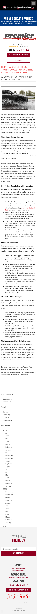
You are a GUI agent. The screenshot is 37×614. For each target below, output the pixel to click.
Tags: (3, 407)
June (7, 436)
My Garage (18, 60)
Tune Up (6, 417)
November (9, 458)
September (9, 464)
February (8, 447)
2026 (5, 430)
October (8, 461)
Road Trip (6, 415)
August (7, 467)
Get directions (18, 553)
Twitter (21, 596)
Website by (18, 610)
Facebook (9, 596)
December (9, 455)
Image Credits (18, 608)
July (6, 433)
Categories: (7, 394)
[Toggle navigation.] (33, 3)
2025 (5, 453)
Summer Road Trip (9, 402)
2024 (5, 489)
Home (4, 67)
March (7, 444)
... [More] (3, 526)
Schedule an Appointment (18, 55)
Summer (6, 412)
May (6, 439)
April (7, 441)
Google (15, 596)
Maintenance (7, 420)
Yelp (27, 596)
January (8, 450)
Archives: (6, 426)
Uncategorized (8, 399)
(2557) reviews (23, 46)
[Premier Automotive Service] (18, 39)
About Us (14, 67)
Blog (24, 67)
